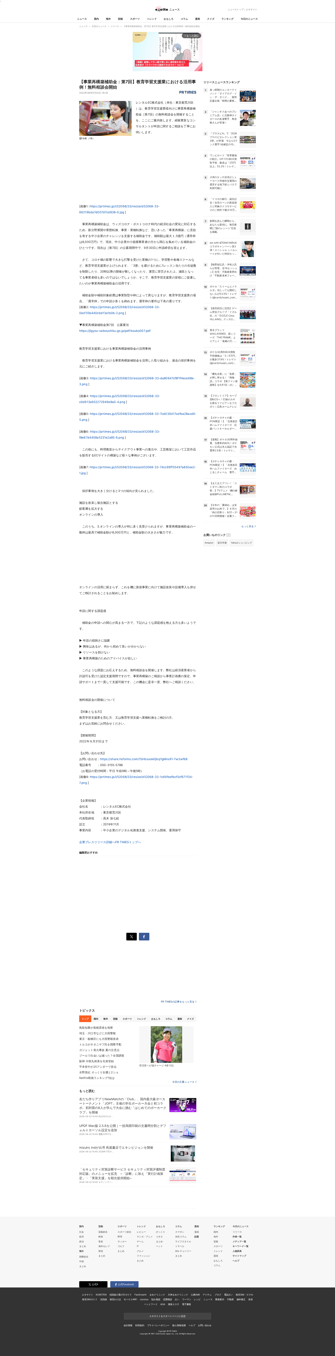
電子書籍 (186, 1304)
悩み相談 (155, 1299)
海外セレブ (104, 1246)
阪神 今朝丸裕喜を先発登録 (96, 1061)
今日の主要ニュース (183, 1082)
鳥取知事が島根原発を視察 (96, 1027)
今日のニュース (249, 18)
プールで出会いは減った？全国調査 (101, 1055)
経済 (81, 1236)
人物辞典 (237, 1251)
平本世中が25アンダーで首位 (98, 1066)
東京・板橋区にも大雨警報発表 (99, 1039)
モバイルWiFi (130, 1299)
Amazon (209, 542)
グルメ (140, 1251)
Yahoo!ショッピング (241, 542)
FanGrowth (141, 1294)
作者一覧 (237, 1236)
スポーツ (135, 18)
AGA (162, 1304)
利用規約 (139, 1325)
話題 (196, 1236)
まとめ (82, 1246)
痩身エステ (173, 1304)
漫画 (197, 18)
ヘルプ (236, 1260)
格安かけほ (115, 1299)
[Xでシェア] (131, 936)
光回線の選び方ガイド (120, 1294)
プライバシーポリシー (158, 1325)
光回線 (103, 1299)
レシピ (197, 1299)
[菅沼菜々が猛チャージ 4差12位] (166, 1044)
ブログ (217, 1294)
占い (177, 1299)
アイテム (207, 1294)
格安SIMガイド (89, 1299)
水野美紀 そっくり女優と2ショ (98, 1072)
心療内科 (195, 1294)
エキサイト (251, 9)
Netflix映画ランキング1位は (97, 1078)
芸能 (120, 18)
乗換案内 (219, 1299)
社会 (81, 1231)
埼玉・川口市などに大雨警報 (97, 1033)
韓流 (100, 1251)
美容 (250, 1299)
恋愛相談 (167, 1299)
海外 (108, 18)
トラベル (179, 1246)
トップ (85, 1018)
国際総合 (83, 1256)
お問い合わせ (204, 1325)
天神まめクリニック (178, 1294)
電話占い (228, 1294)
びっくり (160, 1231)
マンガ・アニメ (145, 1236)
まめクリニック (157, 1294)
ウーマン (186, 1299)
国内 (96, 18)
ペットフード (151, 1304)
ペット (159, 1246)
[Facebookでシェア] (144, 936)
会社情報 (128, 1325)
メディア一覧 (239, 1241)
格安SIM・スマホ (244, 1294)
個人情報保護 (179, 1325)
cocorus (144, 1299)
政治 (81, 1241)
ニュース (82, 18)
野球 (120, 1236)
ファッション (143, 1255)
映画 (100, 1236)
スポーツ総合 (124, 1231)
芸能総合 (102, 1231)
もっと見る (247, 526)
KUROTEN (101, 1294)
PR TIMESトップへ (128, 842)
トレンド (152, 18)
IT (138, 1246)
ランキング (227, 18)
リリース (237, 1231)
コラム (184, 18)
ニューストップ (236, 9)
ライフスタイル (183, 1241)
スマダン (179, 1231)
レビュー (141, 1231)
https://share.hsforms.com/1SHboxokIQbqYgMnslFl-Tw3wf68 (143, 759)
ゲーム (140, 1241)
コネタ (159, 1236)
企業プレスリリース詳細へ (97, 842)
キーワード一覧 (240, 1246)
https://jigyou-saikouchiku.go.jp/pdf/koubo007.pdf (115, 331)
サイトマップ (239, 1255)
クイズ (210, 18)
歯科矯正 (241, 1299)
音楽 (100, 1241)
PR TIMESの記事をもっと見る (177, 1001)
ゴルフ (121, 1246)
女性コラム (181, 1236)
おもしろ (168, 18)
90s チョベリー (183, 1251)
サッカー (122, 1241)
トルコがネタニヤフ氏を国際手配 (100, 1044)
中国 (81, 1261)
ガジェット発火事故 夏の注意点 (99, 1050)
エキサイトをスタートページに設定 (167, 1316)
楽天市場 (222, 542)
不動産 (230, 1299)
